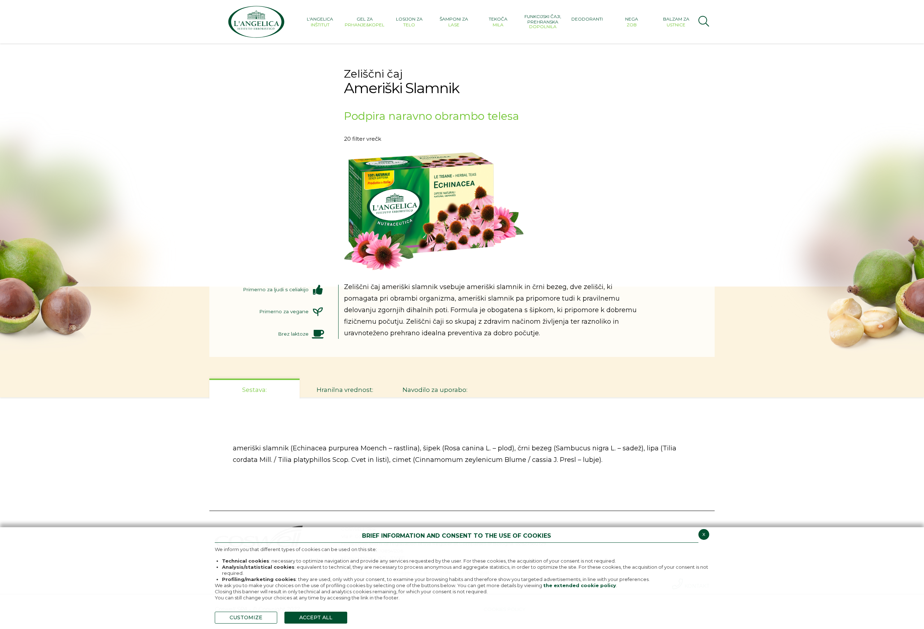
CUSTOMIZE (246, 617)
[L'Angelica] (256, 21)
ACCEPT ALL (315, 617)
